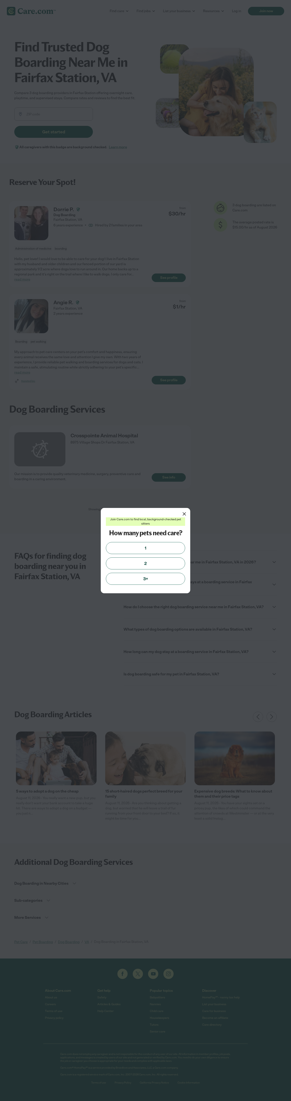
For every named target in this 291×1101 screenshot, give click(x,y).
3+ (145, 578)
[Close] (184, 514)
